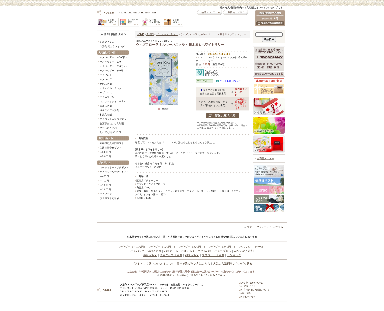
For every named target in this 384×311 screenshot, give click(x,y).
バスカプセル (107, 97)
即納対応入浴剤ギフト (112, 143)
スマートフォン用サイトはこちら (265, 227)
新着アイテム (107, 42)
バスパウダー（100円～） (114, 61)
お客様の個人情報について (255, 289)
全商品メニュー (265, 158)
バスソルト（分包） (167, 34)
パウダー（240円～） (223, 246)
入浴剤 (150, 34)
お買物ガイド (248, 286)
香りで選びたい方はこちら (193, 263)
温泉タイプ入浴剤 (109, 110)
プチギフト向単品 (109, 198)
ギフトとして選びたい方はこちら (153, 263)
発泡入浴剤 (106, 83)
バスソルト (106, 75)
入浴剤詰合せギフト (110, 147)
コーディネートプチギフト (114, 167)
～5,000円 (105, 156)
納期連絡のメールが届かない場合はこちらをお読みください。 (193, 275)
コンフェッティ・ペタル (113, 101)
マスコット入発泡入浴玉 (113, 119)
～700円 (104, 180)
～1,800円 (105, 189)
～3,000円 (105, 152)
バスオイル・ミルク (110, 88)
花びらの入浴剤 (244, 251)
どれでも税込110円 (110, 132)
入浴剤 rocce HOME (252, 282)
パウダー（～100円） (133, 246)
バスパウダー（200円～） (114, 66)
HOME (140, 34)
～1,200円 (105, 185)
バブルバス (106, 92)
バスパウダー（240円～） (114, 70)
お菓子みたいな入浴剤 (112, 123)
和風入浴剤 (106, 114)
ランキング (234, 255)
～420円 (104, 176)
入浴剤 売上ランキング (112, 46)
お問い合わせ (248, 296)
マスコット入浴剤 (213, 255)
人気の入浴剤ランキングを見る (232, 263)
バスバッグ (106, 79)
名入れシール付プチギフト (114, 172)
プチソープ (106, 194)
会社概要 (246, 293)
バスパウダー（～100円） (114, 57)
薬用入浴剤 (106, 105)
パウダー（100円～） (163, 246)
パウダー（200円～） (193, 246)
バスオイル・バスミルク (179, 251)
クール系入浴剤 (108, 127)
